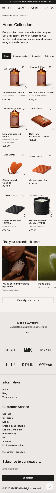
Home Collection (20, 15)
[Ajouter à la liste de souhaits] (24, 67)
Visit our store (9, 397)
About (5, 389)
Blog (4, 393)
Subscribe (28, 478)
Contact (6, 414)
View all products (26, 300)
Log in (5, 422)
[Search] (9, 8)
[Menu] (3, 8)
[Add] (25, 87)
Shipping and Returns (13, 426)
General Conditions (12, 430)
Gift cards (7, 418)
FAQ (4, 437)
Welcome (6, 15)
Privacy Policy (9, 433)
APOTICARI (16, 488)
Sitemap (6, 441)
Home (7, 56)
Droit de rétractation (13, 445)
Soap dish (36, 56)
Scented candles (21, 56)
